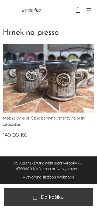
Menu (89, 10)
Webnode (65, 177)
